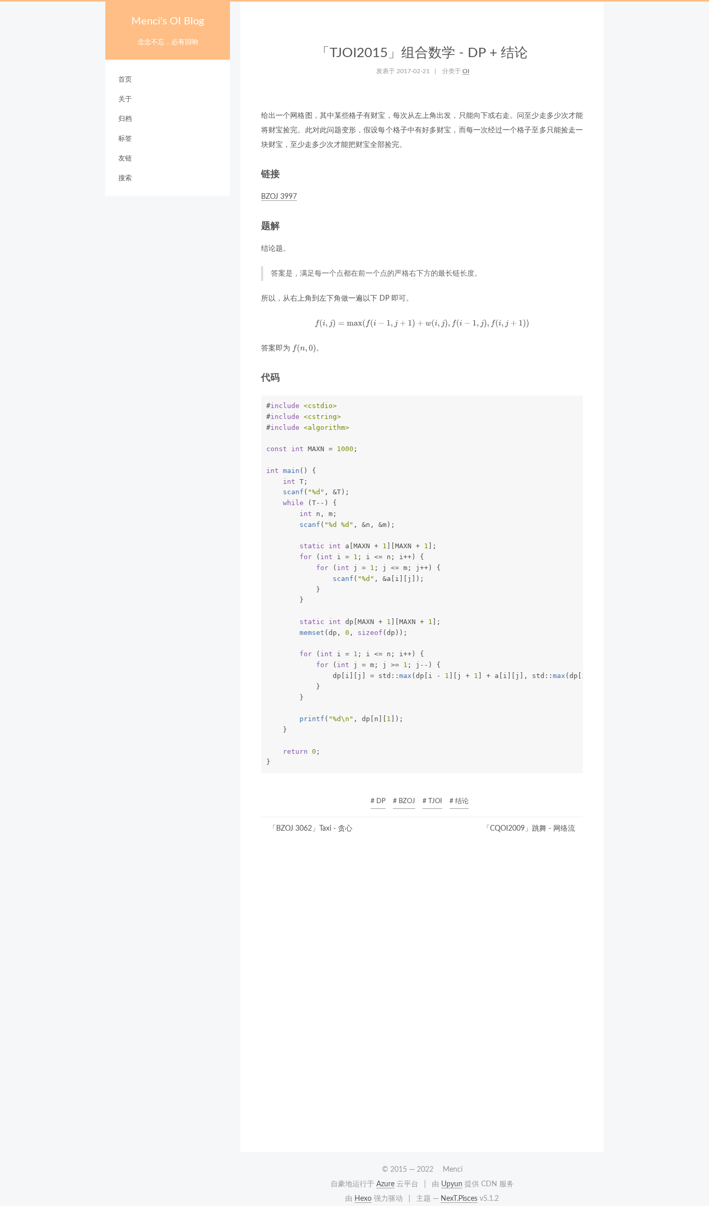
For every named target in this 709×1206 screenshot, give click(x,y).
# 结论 (459, 801)
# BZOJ (404, 801)
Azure (385, 1184)
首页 (125, 79)
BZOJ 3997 (279, 196)
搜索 (125, 178)
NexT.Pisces (459, 1198)
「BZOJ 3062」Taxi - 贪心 (310, 828)
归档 (125, 119)
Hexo (363, 1198)
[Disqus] (422, 996)
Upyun (451, 1184)
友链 (125, 158)
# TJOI (432, 801)
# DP (378, 801)
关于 (125, 99)
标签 (125, 138)
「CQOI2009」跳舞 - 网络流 (529, 828)
